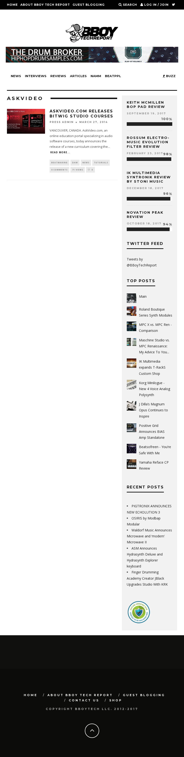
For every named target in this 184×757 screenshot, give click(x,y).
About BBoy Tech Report (45, 4)
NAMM (96, 76)
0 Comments (59, 169)
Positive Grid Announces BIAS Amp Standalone (152, 431)
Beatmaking (59, 162)
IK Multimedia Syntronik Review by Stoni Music (149, 177)
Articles (78, 76)
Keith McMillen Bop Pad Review (146, 104)
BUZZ (170, 76)
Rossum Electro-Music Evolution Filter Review (148, 142)
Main (143, 296)
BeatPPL (113, 76)
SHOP (38, 14)
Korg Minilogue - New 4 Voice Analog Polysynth (154, 389)
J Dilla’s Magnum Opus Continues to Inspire (153, 410)
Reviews (58, 76)
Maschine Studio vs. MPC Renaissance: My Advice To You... (154, 346)
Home (12, 4)
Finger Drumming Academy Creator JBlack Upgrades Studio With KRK (147, 578)
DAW (75, 162)
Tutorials (101, 162)
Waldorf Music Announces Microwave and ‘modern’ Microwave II (149, 536)
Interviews (35, 76)
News (16, 76)
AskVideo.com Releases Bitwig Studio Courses (81, 113)
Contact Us (18, 14)
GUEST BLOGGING (89, 4)
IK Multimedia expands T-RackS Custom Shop (152, 367)
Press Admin (62, 122)
